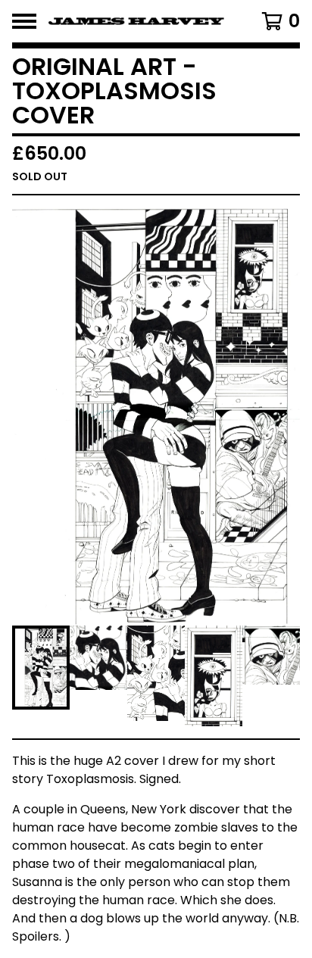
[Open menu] (24, 21)
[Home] (136, 20)
